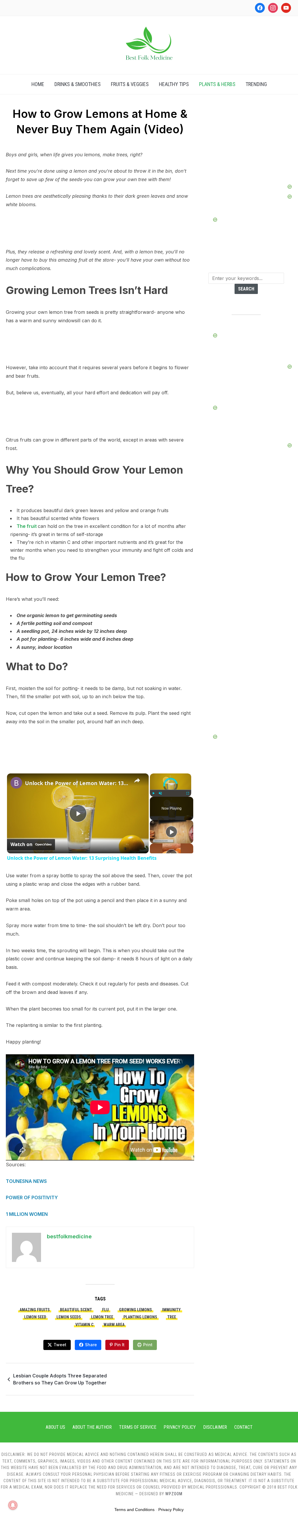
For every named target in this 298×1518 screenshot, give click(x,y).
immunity (171, 1309)
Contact (243, 1427)
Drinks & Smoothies (77, 84)
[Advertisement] (246, 147)
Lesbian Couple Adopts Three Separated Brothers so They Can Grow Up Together (60, 1379)
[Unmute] (160, 793)
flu (105, 1309)
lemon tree (102, 1317)
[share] (137, 780)
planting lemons (140, 1317)
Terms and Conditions (134, 1509)
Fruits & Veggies (130, 84)
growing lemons (135, 1309)
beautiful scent (76, 1309)
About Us (55, 1427)
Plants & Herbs (217, 84)
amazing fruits (34, 1309)
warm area (114, 1324)
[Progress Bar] (170, 789)
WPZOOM (173, 1493)
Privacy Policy (180, 1427)
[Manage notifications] (12, 1505)
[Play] (153, 793)
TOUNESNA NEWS (26, 1181)
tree (171, 1317)
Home (37, 84)
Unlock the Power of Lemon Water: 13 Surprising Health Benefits (77, 783)
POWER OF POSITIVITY (32, 1197)
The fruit (27, 526)
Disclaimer (215, 1427)
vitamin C (84, 1324)
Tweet (60, 1344)
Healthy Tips (174, 84)
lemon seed (35, 1317)
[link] (16, 783)
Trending (256, 84)
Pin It (119, 1344)
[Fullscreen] (187, 793)
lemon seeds (68, 1317)
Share (91, 1344)
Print (147, 1344)
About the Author (92, 1427)
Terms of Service (137, 1427)
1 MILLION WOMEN (27, 1214)
